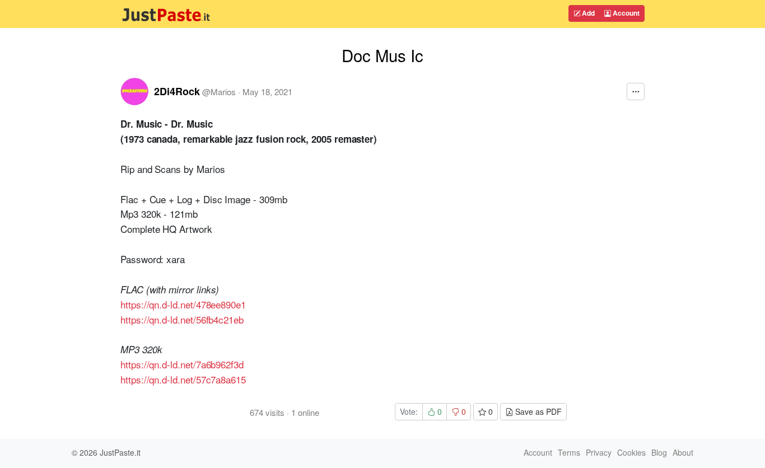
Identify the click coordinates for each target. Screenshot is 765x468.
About (683, 452)
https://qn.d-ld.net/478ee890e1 (183, 304)
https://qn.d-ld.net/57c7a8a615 (183, 379)
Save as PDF (537, 411)
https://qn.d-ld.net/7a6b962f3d (182, 364)
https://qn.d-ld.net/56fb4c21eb (182, 319)
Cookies (631, 452)
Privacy (599, 452)
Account (625, 13)
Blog (659, 452)
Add (587, 13)
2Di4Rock (177, 91)
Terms (569, 452)
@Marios (219, 91)
